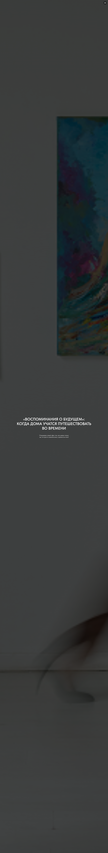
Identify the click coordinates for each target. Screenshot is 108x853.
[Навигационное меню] (105, 2)
